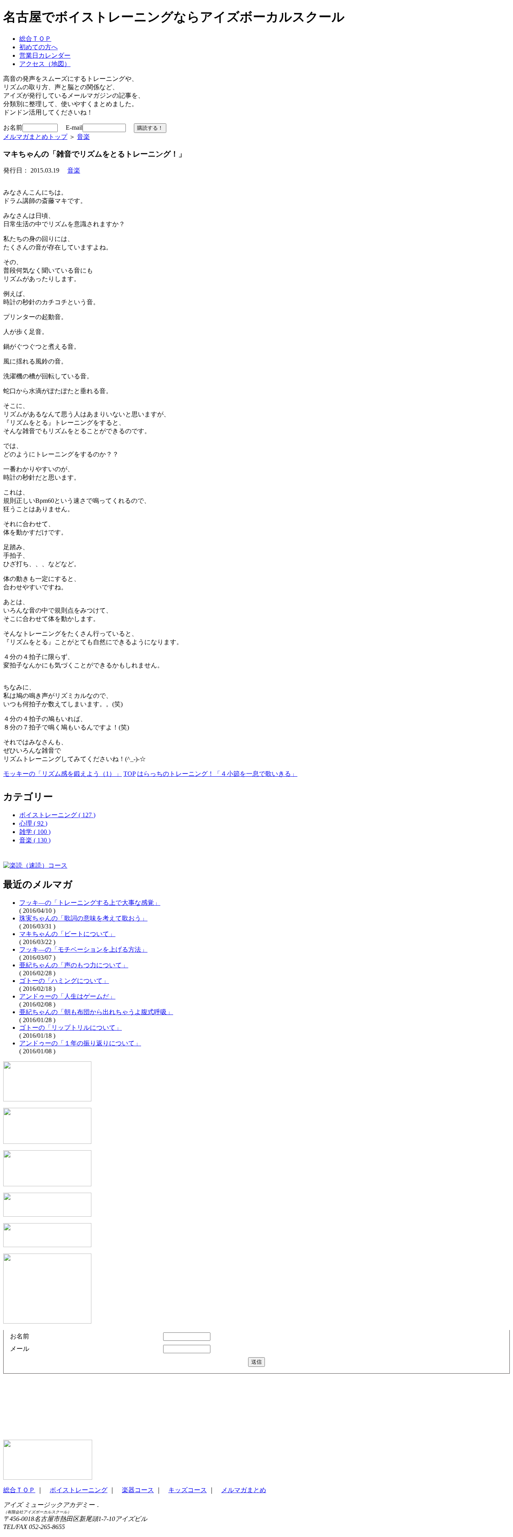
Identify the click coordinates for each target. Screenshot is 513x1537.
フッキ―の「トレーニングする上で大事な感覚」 (89, 902)
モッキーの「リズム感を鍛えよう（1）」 (62, 773)
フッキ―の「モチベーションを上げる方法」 (83, 949)
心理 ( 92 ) (33, 823)
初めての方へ (38, 47)
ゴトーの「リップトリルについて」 (70, 1027)
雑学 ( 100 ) (34, 831)
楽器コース (138, 1490)
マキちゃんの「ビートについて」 (67, 933)
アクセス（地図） (45, 63)
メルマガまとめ (243, 1490)
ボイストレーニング (78, 1490)
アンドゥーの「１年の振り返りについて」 (80, 1043)
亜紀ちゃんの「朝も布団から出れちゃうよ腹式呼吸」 (96, 1012)
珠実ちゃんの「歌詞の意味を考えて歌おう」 (83, 918)
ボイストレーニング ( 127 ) (57, 815)
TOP (129, 773)
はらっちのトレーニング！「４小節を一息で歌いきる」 (217, 773)
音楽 (83, 136)
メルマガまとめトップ (35, 136)
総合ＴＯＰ (35, 38)
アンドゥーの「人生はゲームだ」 (67, 996)
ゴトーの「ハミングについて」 (64, 980)
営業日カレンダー (45, 55)
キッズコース (187, 1490)
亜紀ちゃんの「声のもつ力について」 (73, 965)
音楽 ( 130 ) (34, 840)
